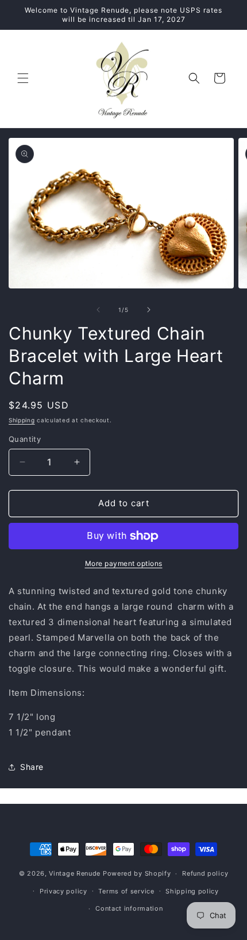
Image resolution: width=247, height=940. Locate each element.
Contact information (129, 908)
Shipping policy (192, 891)
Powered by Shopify (137, 873)
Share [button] (32, 767)
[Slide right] (148, 309)
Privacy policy (63, 891)
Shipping (22, 420)
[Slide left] (98, 309)
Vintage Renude (75, 873)
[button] (23, 78)
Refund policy (205, 873)
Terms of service (126, 891)
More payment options (124, 563)
